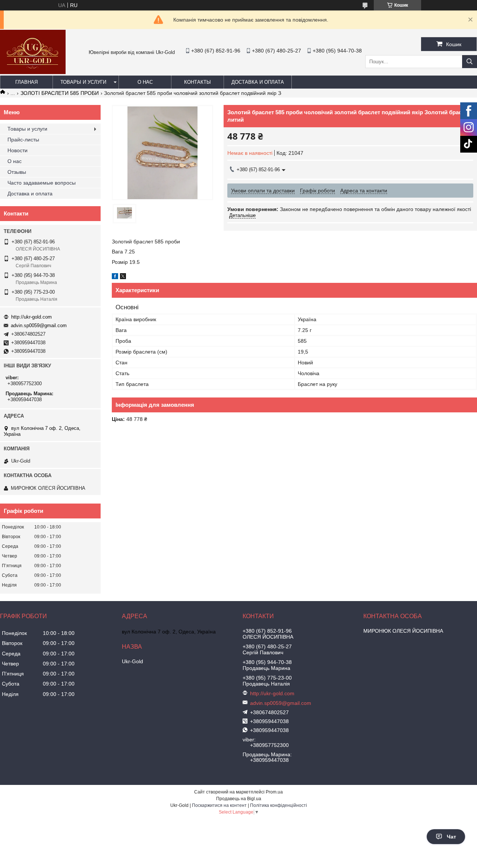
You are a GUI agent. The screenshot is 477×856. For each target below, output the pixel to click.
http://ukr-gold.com (31, 317)
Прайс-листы (23, 140)
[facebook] (115, 277)
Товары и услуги (83, 82)
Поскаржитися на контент (219, 805)
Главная (26, 82)
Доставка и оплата (257, 82)
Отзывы (16, 172)
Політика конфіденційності (278, 805)
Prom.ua (274, 792)
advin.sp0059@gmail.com (39, 325)
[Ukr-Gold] (33, 72)
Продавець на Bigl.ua (238, 798)
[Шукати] (469, 61)
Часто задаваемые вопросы (41, 183)
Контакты (197, 82)
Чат (451, 837)
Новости (17, 150)
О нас (145, 82)
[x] (123, 277)
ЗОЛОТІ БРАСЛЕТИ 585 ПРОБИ (59, 93)
